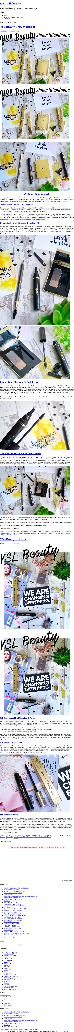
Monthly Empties (8, 975)
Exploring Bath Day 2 (10, 894)
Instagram (6, 968)
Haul (5, 966)
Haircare (6, 965)
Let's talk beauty (10, 3)
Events (5, 962)
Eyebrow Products (60, 531)
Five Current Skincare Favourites (13, 918)
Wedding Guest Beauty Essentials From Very (16, 891)
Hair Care (6, 963)
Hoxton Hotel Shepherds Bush (12, 914)
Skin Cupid (7, 901)
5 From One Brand (9, 952)
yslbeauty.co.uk (41, 525)
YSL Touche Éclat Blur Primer (11, 742)
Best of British (8, 954)
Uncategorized (24, 531)
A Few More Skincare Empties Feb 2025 (15, 915)
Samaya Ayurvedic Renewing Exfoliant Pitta (16, 933)
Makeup (8, 531)
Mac (7, 835)
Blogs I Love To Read (10, 955)
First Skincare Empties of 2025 (12, 917)
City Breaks (7, 958)
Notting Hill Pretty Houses (11, 902)
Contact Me (7, 18)
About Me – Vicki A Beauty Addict (14, 17)
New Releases (15, 531)
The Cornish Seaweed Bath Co (12, 904)
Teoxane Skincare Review (11, 922)
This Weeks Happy (9, 986)
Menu (2, 12)
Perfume (6, 981)
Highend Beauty (36, 835)
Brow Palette (37, 531)
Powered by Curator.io (67, 880)
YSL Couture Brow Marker (44, 533)
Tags (5, 984)
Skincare (6, 983)
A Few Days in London (10, 912)
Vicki (10, 31)
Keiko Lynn (7, 1003)
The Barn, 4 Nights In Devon (12, 926)
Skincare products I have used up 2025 (15, 909)
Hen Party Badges (62, 1031)
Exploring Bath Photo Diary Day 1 (14, 899)
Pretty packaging (10, 533)
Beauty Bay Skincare (10, 925)
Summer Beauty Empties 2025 (12, 897)
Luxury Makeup (46, 835)
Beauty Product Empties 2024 (12, 928)
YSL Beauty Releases (29, 533)
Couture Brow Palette (48, 531)
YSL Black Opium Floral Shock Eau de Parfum (19, 837)
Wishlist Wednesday (9, 989)
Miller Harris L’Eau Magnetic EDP (14, 931)
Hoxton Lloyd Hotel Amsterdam (13, 920)
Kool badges (7, 1005)
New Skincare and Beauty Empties (14, 935)
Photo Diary (7, 907)
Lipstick (6, 970)
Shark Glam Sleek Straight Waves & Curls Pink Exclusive (20, 896)
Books (5, 957)
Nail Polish (7, 978)
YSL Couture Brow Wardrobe (61, 533)
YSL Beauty (19, 533)
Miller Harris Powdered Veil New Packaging (16, 888)
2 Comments (15, 543)
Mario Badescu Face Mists (11, 889)
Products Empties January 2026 (13, 893)
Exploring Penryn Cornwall (11, 923)
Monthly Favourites (9, 976)
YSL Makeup (14, 534)
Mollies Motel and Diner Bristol (13, 910)
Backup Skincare (8, 930)
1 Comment (15, 31)
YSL (63, 835)
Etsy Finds (7, 960)
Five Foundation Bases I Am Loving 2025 (16, 906)
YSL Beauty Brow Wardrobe (17, 26)
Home (5, 15)
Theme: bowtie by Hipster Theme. (29, 1029)
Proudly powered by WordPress (9, 1029)
